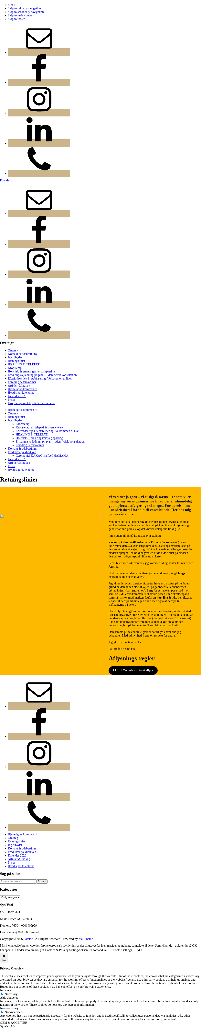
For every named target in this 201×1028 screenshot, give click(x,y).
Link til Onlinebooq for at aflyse (133, 670)
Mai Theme (86, 939)
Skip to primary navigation (24, 8)
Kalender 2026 (17, 396)
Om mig (13, 350)
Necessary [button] (6, 990)
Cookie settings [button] (122, 950)
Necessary (11, 994)
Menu (11, 4)
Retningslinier (16, 361)
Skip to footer (16, 19)
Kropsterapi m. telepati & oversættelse (31, 403)
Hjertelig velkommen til (22, 389)
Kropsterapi (15, 368)
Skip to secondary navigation (26, 12)
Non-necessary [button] (9, 1008)
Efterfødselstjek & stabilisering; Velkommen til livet (39, 378)
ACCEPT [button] (143, 950)
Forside (4, 180)
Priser (11, 399)
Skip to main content (20, 15)
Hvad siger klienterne (21, 392)
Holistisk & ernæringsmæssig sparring (31, 371)
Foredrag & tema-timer (22, 382)
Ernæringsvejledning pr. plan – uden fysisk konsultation (42, 375)
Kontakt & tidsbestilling (22, 353)
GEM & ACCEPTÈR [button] (13, 1022)
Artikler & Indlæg (19, 385)
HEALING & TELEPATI (24, 364)
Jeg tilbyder (15, 357)
